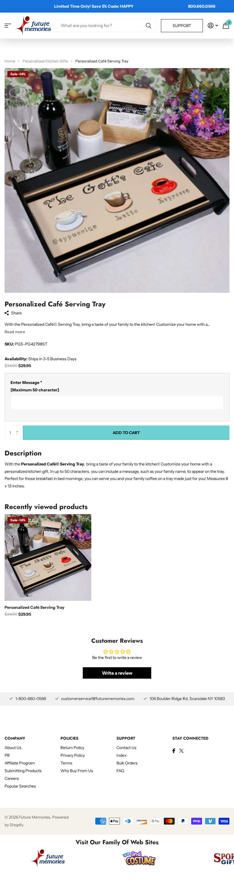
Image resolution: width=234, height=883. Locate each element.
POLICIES (69, 738)
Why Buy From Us (76, 770)
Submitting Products (23, 770)
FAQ (120, 770)
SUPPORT (125, 738)
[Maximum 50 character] (35, 386)
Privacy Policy (72, 755)
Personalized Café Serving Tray (34, 607)
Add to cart (126, 432)
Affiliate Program (20, 763)
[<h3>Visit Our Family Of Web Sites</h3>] (48, 858)
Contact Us (126, 747)
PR (7, 755)
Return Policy (72, 747)
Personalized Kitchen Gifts (45, 61)
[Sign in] (212, 25)
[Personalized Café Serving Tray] (48, 557)
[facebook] (173, 750)
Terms (66, 763)
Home (10, 61)
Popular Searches (20, 786)
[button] (18, 428)
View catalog (8, 25)
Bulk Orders (127, 763)
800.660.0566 (201, 6)
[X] (181, 751)
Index (121, 755)
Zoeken (148, 25)
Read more (15, 331)
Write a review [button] (117, 673)
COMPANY (15, 738)
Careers (12, 778)
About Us (13, 747)
